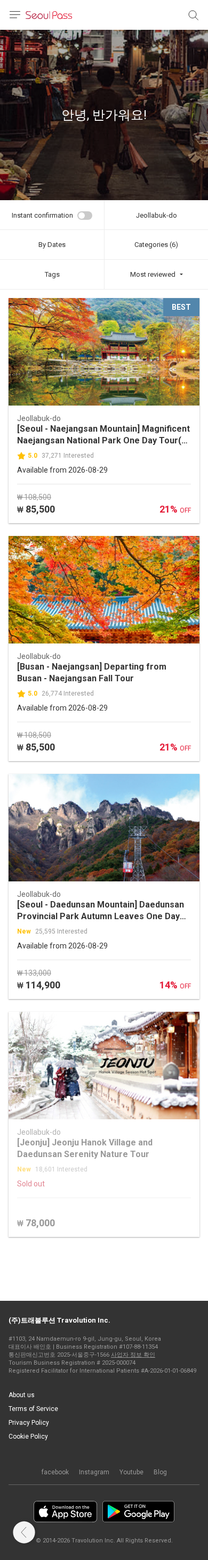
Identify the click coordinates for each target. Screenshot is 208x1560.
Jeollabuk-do (156, 215)
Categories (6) (156, 245)
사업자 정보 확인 (133, 1354)
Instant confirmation (42, 215)
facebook (55, 1472)
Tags (52, 274)
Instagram (94, 1472)
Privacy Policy (29, 1422)
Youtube (131, 1472)
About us (22, 1395)
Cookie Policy (28, 1436)
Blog (160, 1472)
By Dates (52, 245)
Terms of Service (33, 1409)
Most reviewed (152, 274)
